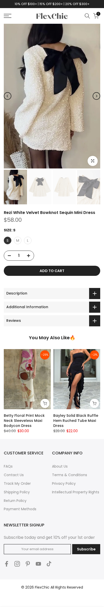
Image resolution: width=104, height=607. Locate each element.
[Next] (96, 96)
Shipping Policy (17, 492)
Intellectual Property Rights (75, 492)
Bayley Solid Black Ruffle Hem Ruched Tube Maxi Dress (75, 420)
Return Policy (15, 500)
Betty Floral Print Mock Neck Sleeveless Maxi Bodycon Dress (24, 420)
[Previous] (7, 96)
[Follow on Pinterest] (28, 563)
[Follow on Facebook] (6, 563)
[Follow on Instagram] (17, 563)
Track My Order (17, 483)
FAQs (8, 466)
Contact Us (14, 474)
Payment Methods (20, 509)
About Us (60, 466)
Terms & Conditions (69, 474)
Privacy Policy (64, 483)
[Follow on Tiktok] (49, 563)
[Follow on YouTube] (38, 563)
